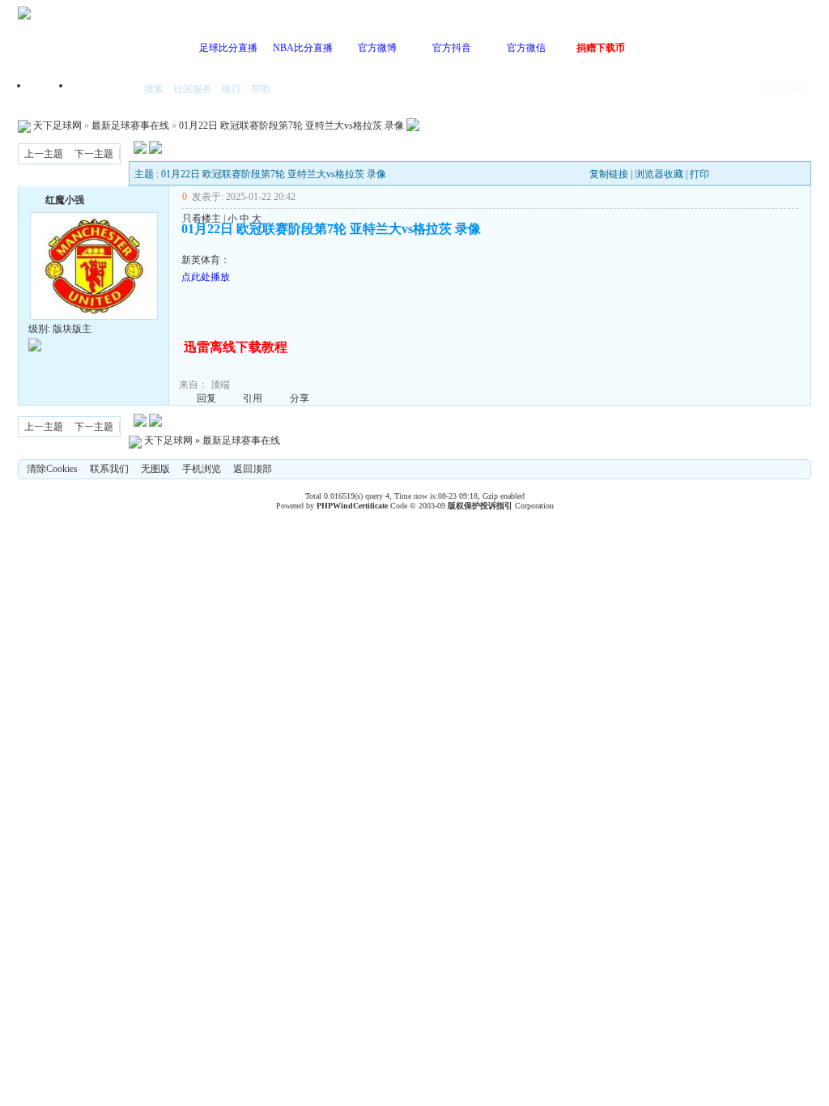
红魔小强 (64, 200)
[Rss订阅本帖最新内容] (412, 125)
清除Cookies (52, 468)
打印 (699, 174)
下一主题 (93, 154)
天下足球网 (57, 125)
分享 (299, 398)
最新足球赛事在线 (130, 125)
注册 (795, 89)
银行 (231, 89)
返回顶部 (252, 468)
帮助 (260, 89)
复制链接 (608, 174)
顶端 (220, 384)
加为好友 (34, 198)
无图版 (155, 468)
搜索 (154, 89)
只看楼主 (201, 218)
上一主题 (43, 154)
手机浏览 (201, 468)
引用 (252, 398)
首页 (50, 90)
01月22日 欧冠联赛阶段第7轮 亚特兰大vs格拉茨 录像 (291, 125)
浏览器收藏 (659, 174)
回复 (206, 398)
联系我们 (109, 468)
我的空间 (103, 90)
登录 (770, 89)
